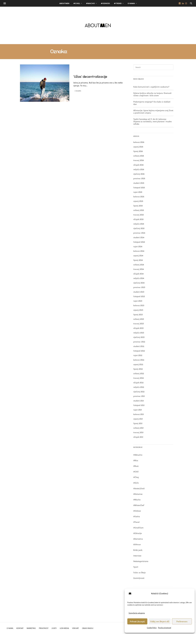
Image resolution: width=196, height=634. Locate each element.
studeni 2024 (138, 237)
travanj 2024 (138, 269)
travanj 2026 (138, 160)
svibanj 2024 (138, 264)
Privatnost (43, 628)
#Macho (90, 3)
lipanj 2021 (137, 423)
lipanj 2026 (138, 151)
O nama (131, 3)
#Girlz (136, 482)
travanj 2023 (138, 323)
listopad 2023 (139, 296)
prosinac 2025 (139, 178)
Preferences (181, 621)
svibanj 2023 (138, 319)
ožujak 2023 (138, 328)
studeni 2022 (138, 346)
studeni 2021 (138, 400)
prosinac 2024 (139, 232)
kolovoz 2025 (138, 196)
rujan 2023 (137, 300)
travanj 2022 (138, 378)
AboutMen (64, 3)
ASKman (137, 544)
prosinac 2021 (139, 396)
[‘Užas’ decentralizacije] (44, 83)
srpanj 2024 (138, 255)
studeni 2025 (138, 183)
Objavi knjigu (87, 628)
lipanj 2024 (138, 260)
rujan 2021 (137, 409)
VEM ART (75, 628)
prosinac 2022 (139, 341)
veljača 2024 (138, 278)
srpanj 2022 (138, 364)
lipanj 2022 (138, 368)
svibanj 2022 (138, 373)
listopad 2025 (139, 187)
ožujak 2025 (138, 219)
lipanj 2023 (138, 314)
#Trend (118, 3)
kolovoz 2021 (138, 414)
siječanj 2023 (138, 337)
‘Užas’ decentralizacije (90, 76)
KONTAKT (19, 628)
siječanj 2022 (138, 391)
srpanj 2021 (138, 418)
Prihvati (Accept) (137, 621)
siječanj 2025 (138, 228)
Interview (137, 555)
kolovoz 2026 (138, 142)
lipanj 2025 (138, 205)
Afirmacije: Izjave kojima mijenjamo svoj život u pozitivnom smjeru (153, 111)
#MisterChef (138, 505)
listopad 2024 (139, 242)
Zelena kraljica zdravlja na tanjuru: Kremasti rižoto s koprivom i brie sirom (152, 94)
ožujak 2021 (138, 437)
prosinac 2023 (139, 287)
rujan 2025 (137, 192)
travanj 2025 (138, 214)
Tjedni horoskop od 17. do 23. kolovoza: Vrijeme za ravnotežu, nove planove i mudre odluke (152, 121)
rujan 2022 (137, 355)
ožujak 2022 (138, 382)
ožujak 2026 (138, 164)
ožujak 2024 (138, 273)
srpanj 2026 (138, 146)
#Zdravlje (137, 533)
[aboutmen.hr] (98, 25)
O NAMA (10, 628)
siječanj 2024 (139, 282)
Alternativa (138, 538)
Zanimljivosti (138, 578)
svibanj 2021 (138, 427)
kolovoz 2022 (138, 359)
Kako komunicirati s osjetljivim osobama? (151, 86)
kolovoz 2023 (138, 305)
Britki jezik (137, 550)
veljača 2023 (138, 332)
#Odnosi (105, 3)
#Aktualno (137, 454)
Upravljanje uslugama (137, 613)
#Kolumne (137, 494)
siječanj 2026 (138, 173)
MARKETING (31, 628)
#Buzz (136, 466)
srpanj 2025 (138, 201)
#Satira (136, 516)
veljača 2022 (138, 387)
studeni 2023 (138, 291)
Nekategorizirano (140, 561)
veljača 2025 (138, 223)
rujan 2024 (137, 246)
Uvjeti (54, 628)
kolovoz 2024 (138, 251)
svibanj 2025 (138, 210)
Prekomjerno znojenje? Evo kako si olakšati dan (151, 103)
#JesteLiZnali (139, 488)
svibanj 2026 (138, 155)
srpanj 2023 (138, 310)
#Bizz (135, 460)
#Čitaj (136, 477)
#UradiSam (138, 527)
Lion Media (64, 628)
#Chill (76, 3)
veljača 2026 (138, 169)
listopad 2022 (139, 350)
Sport (135, 566)
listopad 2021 (139, 405)
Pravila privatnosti (164, 627)
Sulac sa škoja (139, 572)
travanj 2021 (138, 432)
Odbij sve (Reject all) (159, 621)
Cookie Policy (152, 627)
